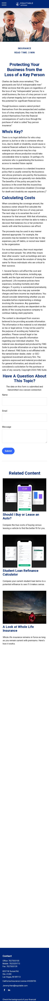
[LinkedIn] (9, 990)
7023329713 (14, 964)
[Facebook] (4, 990)
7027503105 (13, 961)
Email (4, 411)
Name (5, 395)
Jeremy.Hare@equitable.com (15, 986)
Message (6, 427)
